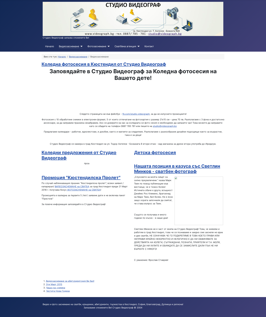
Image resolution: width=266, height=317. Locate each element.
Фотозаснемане (96, 46)
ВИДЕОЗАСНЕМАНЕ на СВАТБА (72, 186)
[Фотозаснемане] (108, 46)
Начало (49, 46)
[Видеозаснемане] (81, 46)
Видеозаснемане (69, 46)
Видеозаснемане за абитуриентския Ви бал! (70, 281)
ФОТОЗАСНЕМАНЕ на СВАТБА (84, 189)
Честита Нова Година (58, 291)
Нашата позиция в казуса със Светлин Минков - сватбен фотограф (177, 168)
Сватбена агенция (125, 46)
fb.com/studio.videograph (136, 114)
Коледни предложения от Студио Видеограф (79, 155)
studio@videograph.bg (165, 126)
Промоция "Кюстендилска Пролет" (81, 177)
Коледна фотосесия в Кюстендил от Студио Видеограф (104, 64)
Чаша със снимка (55, 287)
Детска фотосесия (155, 152)
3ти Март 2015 (54, 284)
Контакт (149, 46)
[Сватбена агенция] (138, 46)
